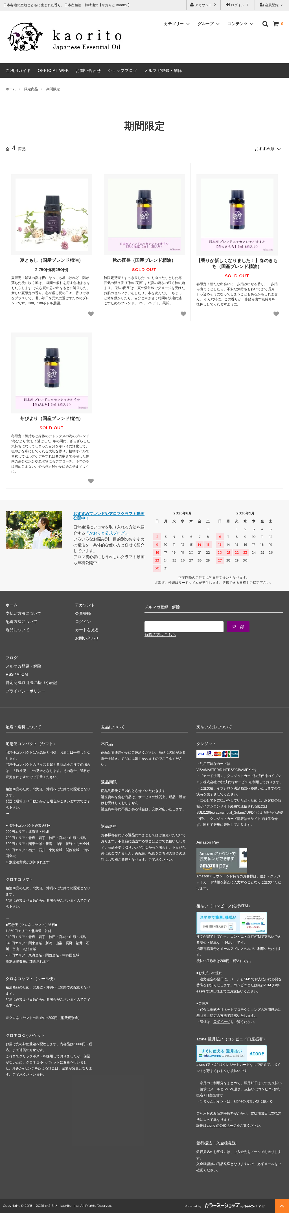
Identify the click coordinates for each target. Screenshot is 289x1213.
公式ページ (221, 1022)
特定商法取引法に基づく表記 (31, 682)
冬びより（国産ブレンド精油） (51, 418)
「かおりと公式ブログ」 (107, 533)
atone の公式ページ (222, 1126)
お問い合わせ (88, 70)
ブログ (11, 657)
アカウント (203, 5)
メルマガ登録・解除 (163, 70)
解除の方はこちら (160, 634)
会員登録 (271, 5)
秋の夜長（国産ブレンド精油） (144, 260)
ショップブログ (122, 70)
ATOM (22, 674)
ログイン (237, 5)
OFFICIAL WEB (53, 70)
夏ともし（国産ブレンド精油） (51, 260)
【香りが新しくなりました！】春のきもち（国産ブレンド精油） (237, 263)
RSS (10, 674)
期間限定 (53, 89)
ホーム (11, 89)
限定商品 (31, 89)
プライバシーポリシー (25, 691)
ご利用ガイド (18, 70)
